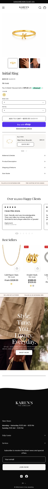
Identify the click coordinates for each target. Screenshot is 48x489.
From (11, 280)
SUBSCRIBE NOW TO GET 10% (24, 1)
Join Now (24, 467)
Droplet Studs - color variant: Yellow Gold (31, 285)
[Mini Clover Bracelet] (10, 141)
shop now (24, 352)
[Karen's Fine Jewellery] (24, 7)
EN (23, 483)
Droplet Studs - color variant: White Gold (33, 285)
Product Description (9, 161)
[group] (24, 1)
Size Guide (6, 173)
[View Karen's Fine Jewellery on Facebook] (26, 476)
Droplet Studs (32, 275)
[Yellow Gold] (4, 95)
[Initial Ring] (13, 63)
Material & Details (8, 155)
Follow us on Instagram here (16, 183)
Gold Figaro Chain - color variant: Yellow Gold (11, 283)
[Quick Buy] (17, 269)
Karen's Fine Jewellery (26, 487)
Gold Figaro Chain (11, 275)
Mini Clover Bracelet (24, 140)
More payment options (24, 129)
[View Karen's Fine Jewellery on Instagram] (21, 476)
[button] (39, 7)
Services (5, 443)
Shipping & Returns (9, 167)
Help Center (6, 435)
